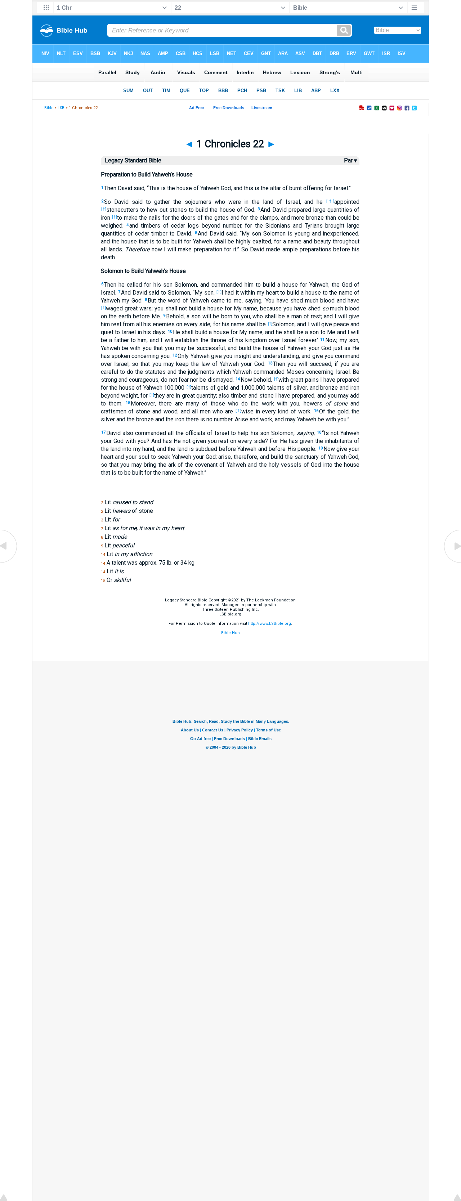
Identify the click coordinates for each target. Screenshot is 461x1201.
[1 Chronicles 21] (9, 562)
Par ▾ (350, 160)
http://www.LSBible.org (269, 623)
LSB (61, 108)
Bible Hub (230, 633)
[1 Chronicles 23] (452, 562)
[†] (330, 201)
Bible (48, 108)
